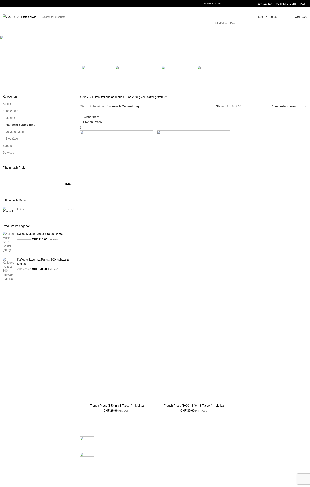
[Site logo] (19, 16)
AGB (212, 458)
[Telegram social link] (250, 3)
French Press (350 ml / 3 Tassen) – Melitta (117, 405)
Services (8, 152)
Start (83, 106)
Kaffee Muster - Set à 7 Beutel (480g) (40, 233)
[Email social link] (236, 3)
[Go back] (90, 54)
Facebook (267, 445)
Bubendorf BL (167, 458)
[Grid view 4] (264, 106)
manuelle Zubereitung (20, 124)
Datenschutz (217, 451)
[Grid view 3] (257, 106)
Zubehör (8, 145)
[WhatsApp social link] (245, 3)
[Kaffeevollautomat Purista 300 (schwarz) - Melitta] (8, 269)
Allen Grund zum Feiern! (112, 438)
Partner (214, 445)
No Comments (119, 444)
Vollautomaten (14, 131)
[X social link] (231, 3)
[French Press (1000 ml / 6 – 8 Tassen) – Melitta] (193, 266)
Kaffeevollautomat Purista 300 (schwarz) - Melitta (44, 261)
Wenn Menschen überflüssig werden (119, 454)
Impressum (216, 465)
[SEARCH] (247, 17)
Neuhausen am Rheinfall (174, 438)
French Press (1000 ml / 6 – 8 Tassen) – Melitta (194, 405)
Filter (68, 184)
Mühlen (10, 117)
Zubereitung (10, 110)
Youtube (266, 458)
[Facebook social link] (227, 3)
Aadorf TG (164, 451)
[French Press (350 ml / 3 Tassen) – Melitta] (116, 266)
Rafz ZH (163, 445)
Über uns (215, 438)
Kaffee (7, 103)
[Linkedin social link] (241, 3)
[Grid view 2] (250, 106)
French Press (92, 122)
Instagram (267, 438)
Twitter (265, 451)
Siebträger (12, 138)
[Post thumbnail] (87, 441)
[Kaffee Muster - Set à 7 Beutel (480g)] (8, 242)
